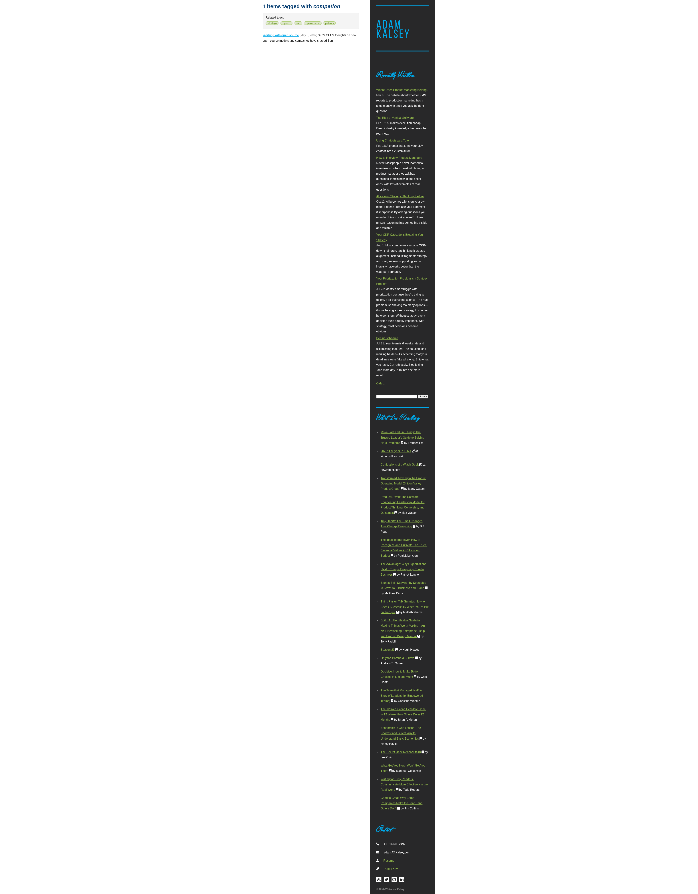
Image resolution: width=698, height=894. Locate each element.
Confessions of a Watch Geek (400, 464)
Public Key (391, 868)
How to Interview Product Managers (399, 157)
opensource (313, 23)
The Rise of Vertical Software (395, 117)
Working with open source (281, 35)
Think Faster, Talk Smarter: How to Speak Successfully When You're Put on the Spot (404, 607)
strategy (272, 23)
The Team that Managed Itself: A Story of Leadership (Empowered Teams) (402, 696)
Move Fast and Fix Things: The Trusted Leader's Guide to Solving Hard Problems (402, 437)
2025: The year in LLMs (396, 451)
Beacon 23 (388, 649)
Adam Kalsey (393, 29)
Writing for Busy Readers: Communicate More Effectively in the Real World (404, 784)
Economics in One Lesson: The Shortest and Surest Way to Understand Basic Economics (401, 733)
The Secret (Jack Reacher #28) (401, 752)
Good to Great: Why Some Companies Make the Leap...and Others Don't (401, 803)
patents (329, 23)
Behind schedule (387, 338)
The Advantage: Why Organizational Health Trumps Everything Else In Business (404, 569)
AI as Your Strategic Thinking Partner (400, 196)
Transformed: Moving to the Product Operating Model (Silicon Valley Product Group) (403, 483)
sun (298, 23)
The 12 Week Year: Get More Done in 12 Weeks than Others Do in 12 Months (403, 714)
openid (286, 23)
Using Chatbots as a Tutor (393, 140)
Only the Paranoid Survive (397, 658)
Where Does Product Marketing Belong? (402, 89)
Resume (388, 860)
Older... (380, 383)
